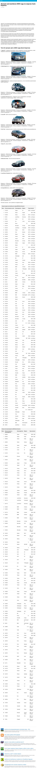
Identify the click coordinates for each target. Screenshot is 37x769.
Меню (1, 0)
